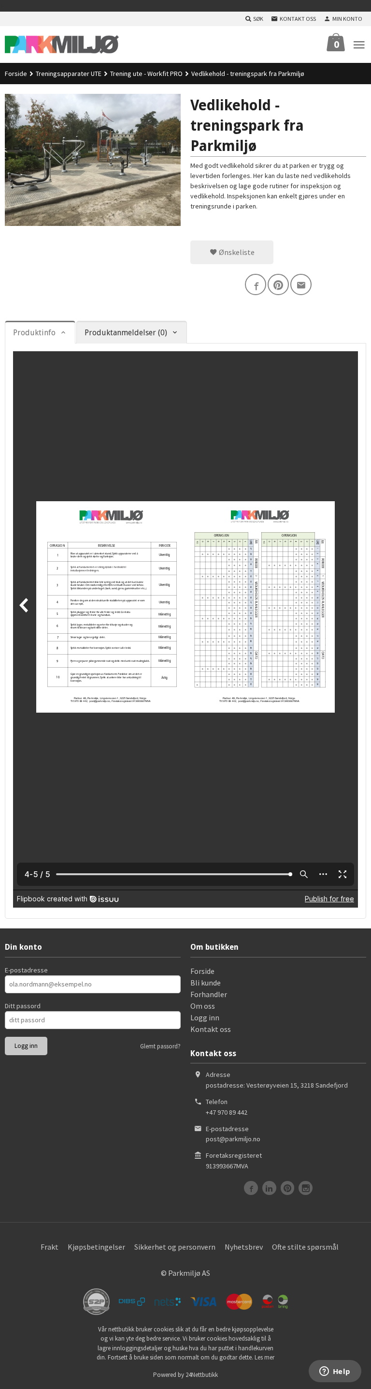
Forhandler (208, 994)
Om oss (202, 1006)
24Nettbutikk (202, 1375)
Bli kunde (205, 982)
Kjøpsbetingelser (96, 1247)
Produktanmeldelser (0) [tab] (126, 332)
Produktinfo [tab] (34, 332)
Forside (16, 73)
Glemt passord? (160, 1046)
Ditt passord (23, 1005)
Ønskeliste (236, 252)
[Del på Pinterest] (278, 284)
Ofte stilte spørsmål (305, 1247)
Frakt (49, 1247)
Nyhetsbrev (244, 1247)
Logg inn (204, 1017)
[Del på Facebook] (255, 284)
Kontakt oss (210, 1029)
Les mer (264, 1357)
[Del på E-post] (301, 284)
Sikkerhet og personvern (174, 1247)
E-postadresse (26, 970)
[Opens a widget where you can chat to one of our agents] (334, 1372)
